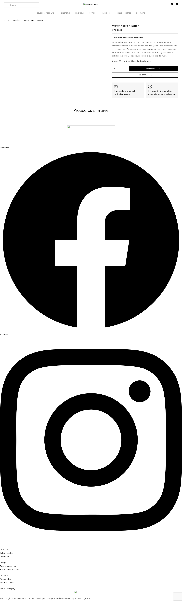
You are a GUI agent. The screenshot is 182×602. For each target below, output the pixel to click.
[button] (176, 5)
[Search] (7, 5)
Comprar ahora (145, 75)
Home (6, 20)
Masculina (16, 20)
